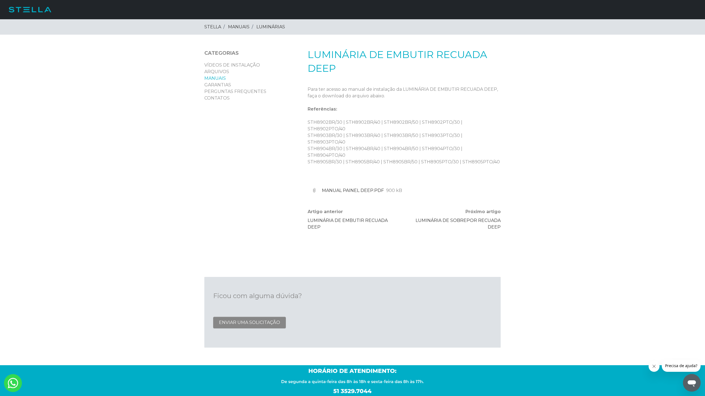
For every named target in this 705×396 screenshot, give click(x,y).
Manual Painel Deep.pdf (353, 190)
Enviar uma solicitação (249, 322)
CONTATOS (217, 98)
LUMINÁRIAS (270, 26)
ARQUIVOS (216, 71)
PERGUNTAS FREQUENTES (235, 91)
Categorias (221, 53)
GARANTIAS (217, 84)
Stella (212, 26)
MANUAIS (239, 26)
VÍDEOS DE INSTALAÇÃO (232, 65)
